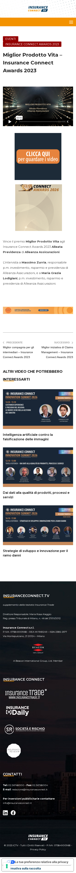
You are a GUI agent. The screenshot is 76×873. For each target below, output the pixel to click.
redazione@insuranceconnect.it (30, 789)
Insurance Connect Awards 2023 (32, 44)
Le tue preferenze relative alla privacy (41, 862)
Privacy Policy (38, 849)
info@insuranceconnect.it (17, 803)
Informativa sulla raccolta (23, 868)
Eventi (10, 39)
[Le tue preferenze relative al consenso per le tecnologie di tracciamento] (7, 866)
